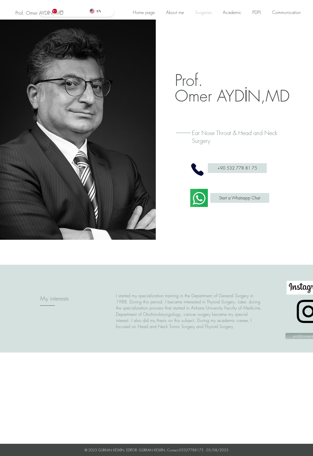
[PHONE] (197, 169)
